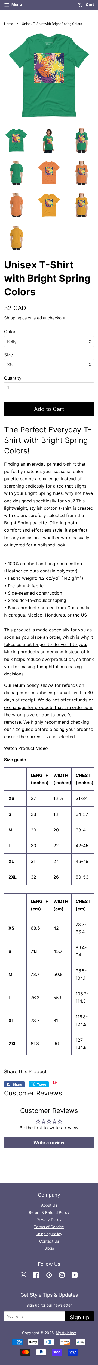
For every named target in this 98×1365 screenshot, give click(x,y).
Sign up (79, 1317)
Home (8, 24)
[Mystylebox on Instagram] (62, 1275)
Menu (16, 4)
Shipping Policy (49, 1234)
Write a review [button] (49, 1142)
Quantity (13, 378)
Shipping (12, 317)
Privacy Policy (49, 1219)
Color (10, 331)
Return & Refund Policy (49, 1212)
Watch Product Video (26, 748)
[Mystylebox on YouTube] (75, 1275)
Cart (89, 4)
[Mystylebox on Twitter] (23, 1275)
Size (8, 354)
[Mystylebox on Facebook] (36, 1275)
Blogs (49, 1248)
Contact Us (49, 1241)
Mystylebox (66, 1333)
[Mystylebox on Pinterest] (49, 1275)
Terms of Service (49, 1227)
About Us (49, 1205)
